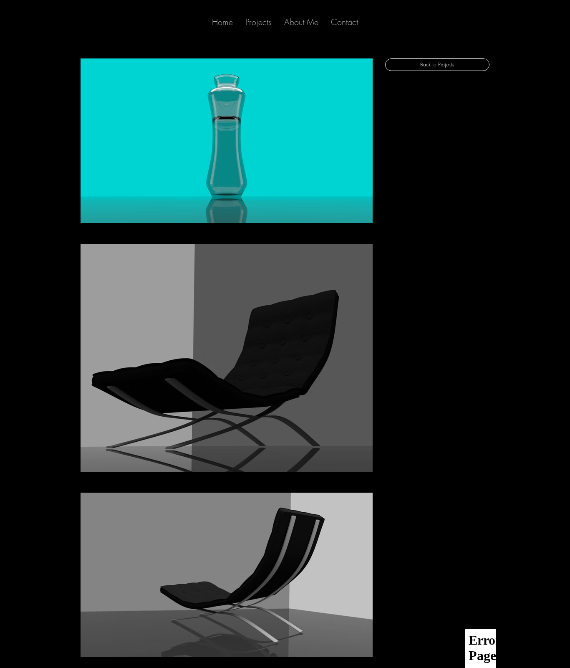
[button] (301, 22)
